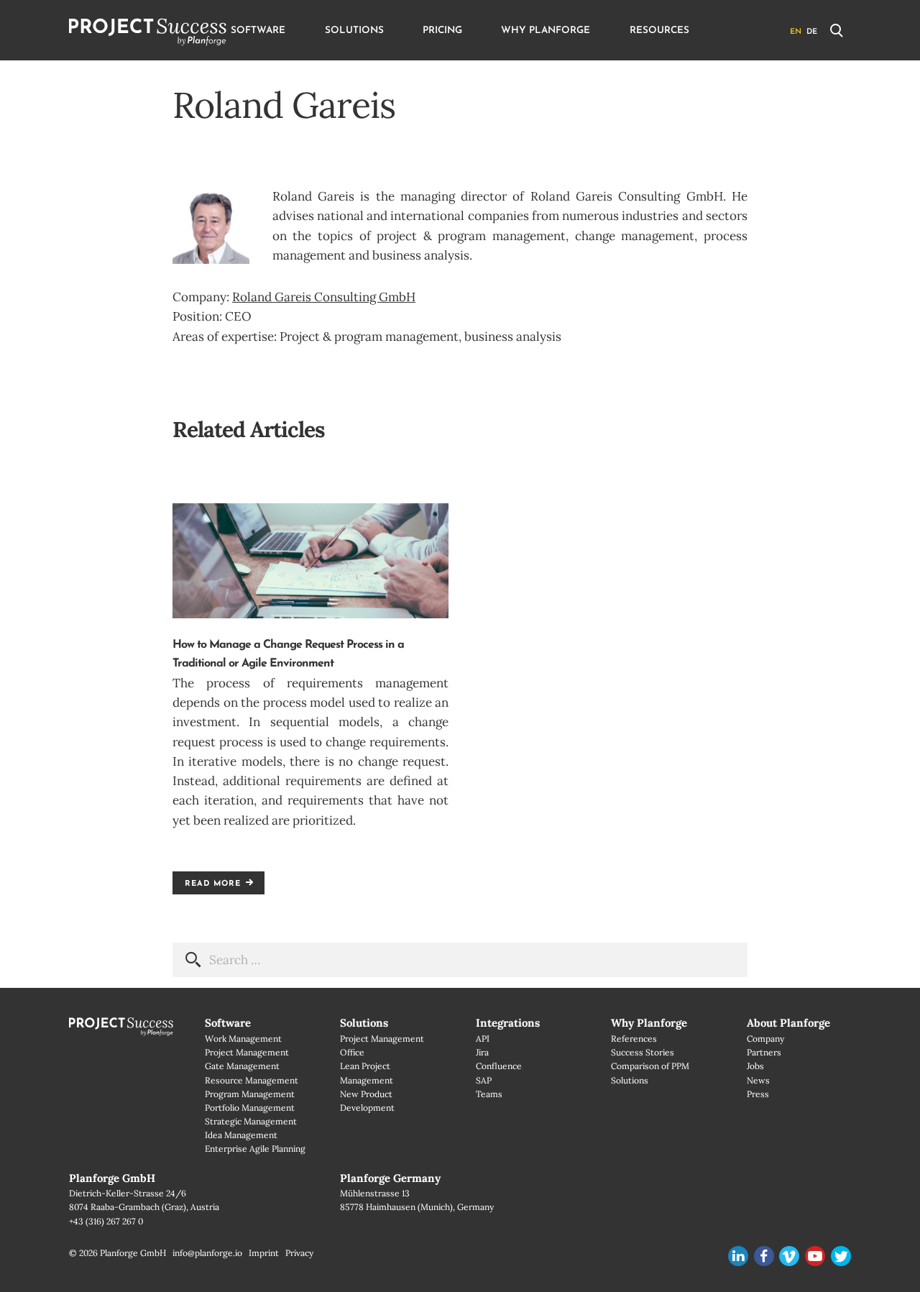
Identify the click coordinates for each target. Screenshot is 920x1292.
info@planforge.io (207, 1252)
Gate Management (242, 1065)
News (758, 1080)
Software (258, 30)
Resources (659, 30)
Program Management (250, 1094)
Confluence (499, 1065)
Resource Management (251, 1080)
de (811, 32)
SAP (484, 1080)
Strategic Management (251, 1121)
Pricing (442, 30)
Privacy (299, 1252)
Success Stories (642, 1052)
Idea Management (241, 1135)
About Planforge (788, 1023)
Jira (482, 1052)
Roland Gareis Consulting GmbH (323, 297)
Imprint (264, 1252)
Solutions (354, 30)
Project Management (247, 1052)
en (795, 32)
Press (758, 1094)
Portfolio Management (250, 1107)
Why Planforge (545, 30)
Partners (764, 1052)
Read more (213, 884)
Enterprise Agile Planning (255, 1148)
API (482, 1038)
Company (765, 1038)
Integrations (508, 1023)
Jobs (755, 1065)
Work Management (243, 1038)
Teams (489, 1094)
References (634, 1038)
